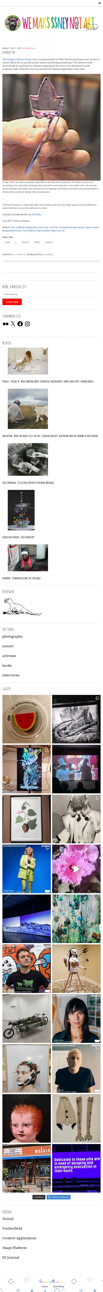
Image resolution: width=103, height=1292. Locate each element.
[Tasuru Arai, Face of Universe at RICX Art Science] (76, 869)
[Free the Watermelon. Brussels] (26, 1168)
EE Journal (10, 1257)
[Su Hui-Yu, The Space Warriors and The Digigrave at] (76, 1168)
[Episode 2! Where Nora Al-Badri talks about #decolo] (76, 1018)
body (29, 48)
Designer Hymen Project (19, 59)
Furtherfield (12, 1228)
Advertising (58, 1287)
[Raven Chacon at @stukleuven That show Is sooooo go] (26, 919)
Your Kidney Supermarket (36, 230)
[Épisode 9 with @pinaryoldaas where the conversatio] (26, 869)
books (7, 665)
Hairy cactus (92, 227)
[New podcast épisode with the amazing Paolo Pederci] (26, 968)
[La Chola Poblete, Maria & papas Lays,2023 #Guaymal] (76, 968)
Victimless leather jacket (71, 227)
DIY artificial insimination (24, 227)
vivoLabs (36, 214)
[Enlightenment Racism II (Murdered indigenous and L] (26, 819)
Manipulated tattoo (12, 230)
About (45, 1287)
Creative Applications (19, 1238)
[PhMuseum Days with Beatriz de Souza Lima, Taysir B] (26, 1068)
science (8, 646)
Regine (5, 48)
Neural (8, 1219)
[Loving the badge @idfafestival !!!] (26, 719)
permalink (47, 254)
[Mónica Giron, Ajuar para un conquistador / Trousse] (76, 1118)
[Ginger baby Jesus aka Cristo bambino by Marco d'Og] (26, 1118)
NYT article (14, 221)
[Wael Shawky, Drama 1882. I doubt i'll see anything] (76, 769)
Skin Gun (55, 230)
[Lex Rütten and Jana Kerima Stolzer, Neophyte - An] (26, 769)
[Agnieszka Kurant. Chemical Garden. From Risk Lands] (76, 919)
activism (9, 656)
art (24, 48)
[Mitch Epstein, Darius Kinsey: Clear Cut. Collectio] (76, 719)
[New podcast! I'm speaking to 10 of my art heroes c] (76, 1068)
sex (33, 48)
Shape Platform (14, 1248)
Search (98, 3)
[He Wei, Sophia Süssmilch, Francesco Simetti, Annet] (76, 819)
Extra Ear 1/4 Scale (48, 227)
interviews (10, 675)
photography (12, 636)
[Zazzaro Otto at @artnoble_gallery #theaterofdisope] (26, 1018)
